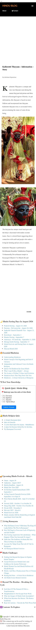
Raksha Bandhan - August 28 (13, 485)
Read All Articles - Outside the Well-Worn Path (20, 603)
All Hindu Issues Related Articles (15, 578)
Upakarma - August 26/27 (12, 483)
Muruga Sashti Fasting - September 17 (16, 342)
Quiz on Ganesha (9, 422)
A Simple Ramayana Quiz (12, 420)
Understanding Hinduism (12, 357)
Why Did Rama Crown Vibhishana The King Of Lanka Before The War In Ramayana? (20, 526)
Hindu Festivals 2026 (11, 512)
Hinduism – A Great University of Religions (18, 378)
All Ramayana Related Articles (14, 548)
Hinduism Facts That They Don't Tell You (17, 375)
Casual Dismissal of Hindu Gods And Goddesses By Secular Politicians (16, 562)
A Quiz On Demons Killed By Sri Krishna (18, 427)
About (4, 11)
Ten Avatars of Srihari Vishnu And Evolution (19, 373)
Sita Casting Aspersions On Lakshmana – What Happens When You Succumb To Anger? (20, 536)
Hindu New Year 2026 (11, 487)
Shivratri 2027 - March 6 (12, 510)
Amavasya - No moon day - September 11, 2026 (19, 339)
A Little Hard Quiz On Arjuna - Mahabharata (19, 424)
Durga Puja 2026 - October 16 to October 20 (18, 505)
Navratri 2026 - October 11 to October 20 (17, 503)
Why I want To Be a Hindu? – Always (16, 371)
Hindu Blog (9, 6)
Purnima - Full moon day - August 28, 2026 (18, 328)
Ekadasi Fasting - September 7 (14, 337)
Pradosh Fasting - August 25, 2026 (15, 326)
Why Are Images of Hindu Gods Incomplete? (19, 596)
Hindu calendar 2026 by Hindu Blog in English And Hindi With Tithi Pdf (19, 516)
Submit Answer (8, 407)
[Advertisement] (18, 37)
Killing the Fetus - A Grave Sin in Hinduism (18, 575)
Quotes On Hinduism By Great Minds (16, 368)
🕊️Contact (15, 11)
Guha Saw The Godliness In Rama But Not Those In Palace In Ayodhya (18, 540)
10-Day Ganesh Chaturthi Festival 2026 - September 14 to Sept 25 (17, 495)
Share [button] (29, 312)
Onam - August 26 (10, 480)
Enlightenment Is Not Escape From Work (17, 593)
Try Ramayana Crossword (12, 429)
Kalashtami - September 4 (12, 335)
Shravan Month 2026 (11, 348)
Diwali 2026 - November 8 (13, 508)
